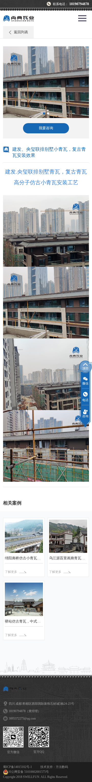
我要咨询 (46, 128)
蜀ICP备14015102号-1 (17, 767)
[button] (44, 113)
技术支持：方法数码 (54, 767)
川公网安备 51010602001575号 (28, 772)
